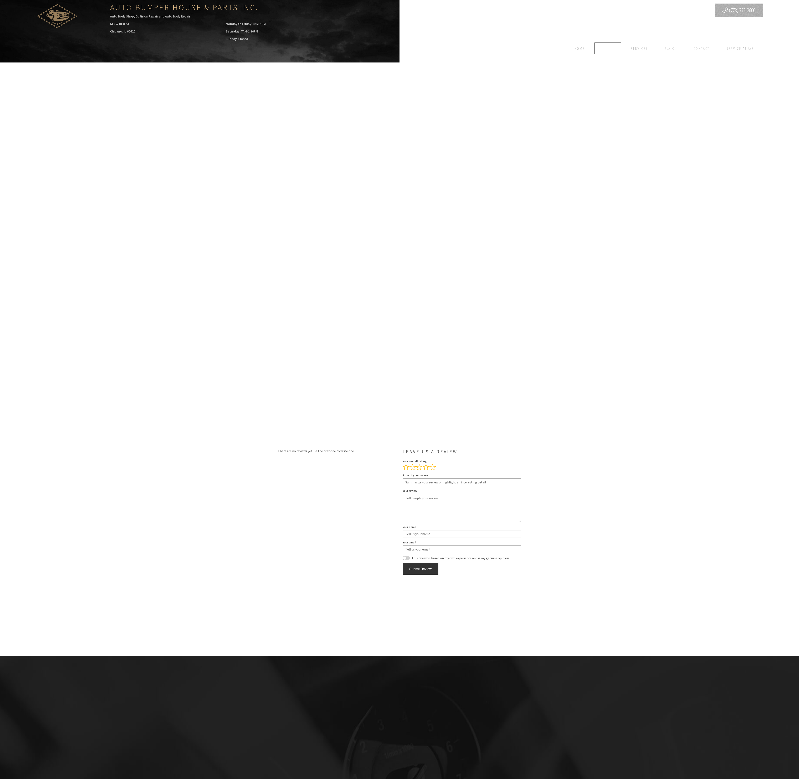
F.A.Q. (670, 48)
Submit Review (420, 568)
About (608, 48)
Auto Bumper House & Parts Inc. (184, 7)
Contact (702, 48)
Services (639, 48)
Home (579, 48)
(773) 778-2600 (741, 10)
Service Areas (740, 48)
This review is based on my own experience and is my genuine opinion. (461, 558)
